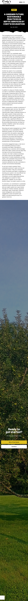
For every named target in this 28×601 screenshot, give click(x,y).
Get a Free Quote (14, 442)
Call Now (14, 446)
